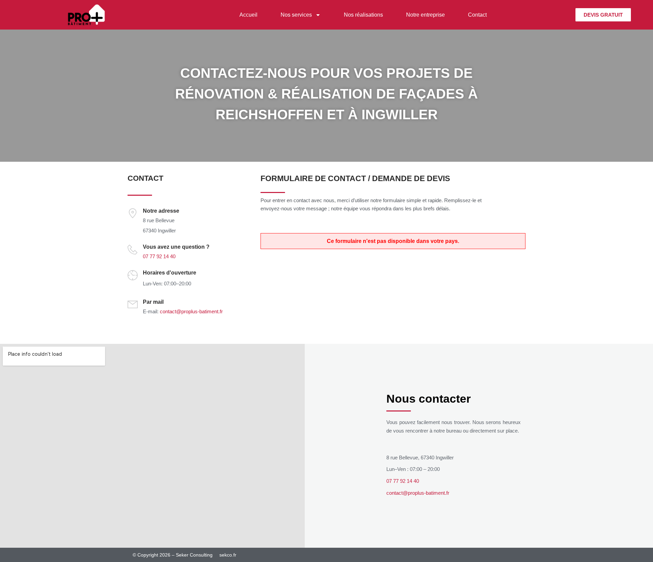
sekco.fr (227, 555)
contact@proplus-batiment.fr (191, 311)
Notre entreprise (425, 15)
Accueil (248, 15)
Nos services (296, 15)
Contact (477, 15)
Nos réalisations (363, 15)
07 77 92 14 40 (159, 256)
